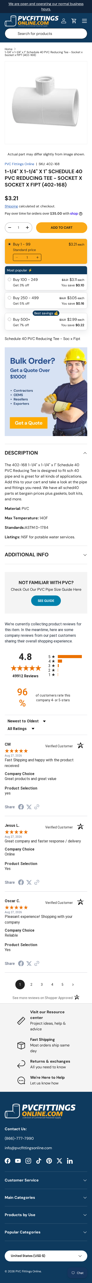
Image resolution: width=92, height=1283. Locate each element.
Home (9, 49)
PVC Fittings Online (19, 164)
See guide (46, 601)
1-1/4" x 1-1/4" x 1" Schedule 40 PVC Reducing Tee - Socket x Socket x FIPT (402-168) (44, 53)
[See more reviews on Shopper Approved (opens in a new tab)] (36, 807)
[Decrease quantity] (16, 257)
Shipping (11, 206)
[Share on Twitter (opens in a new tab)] (29, 807)
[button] (74, 21)
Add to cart (61, 227)
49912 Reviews (29, 676)
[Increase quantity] (37, 257)
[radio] (46, 251)
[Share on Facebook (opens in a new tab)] (21, 807)
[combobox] (46, 33)
